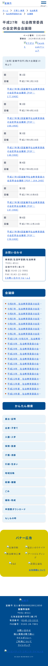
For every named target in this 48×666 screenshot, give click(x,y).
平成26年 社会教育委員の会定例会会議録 (25, 358)
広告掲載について (37, 569)
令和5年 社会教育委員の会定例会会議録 (25, 318)
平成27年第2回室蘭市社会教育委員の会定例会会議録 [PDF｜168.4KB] (26, 122)
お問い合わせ (24, 630)
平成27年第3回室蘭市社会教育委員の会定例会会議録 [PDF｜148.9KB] (26, 151)
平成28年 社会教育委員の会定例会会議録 (25, 353)
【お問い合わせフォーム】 (17, 277)
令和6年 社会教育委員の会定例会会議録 (25, 313)
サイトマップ (24, 645)
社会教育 (34, 10)
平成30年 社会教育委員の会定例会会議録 (25, 343)
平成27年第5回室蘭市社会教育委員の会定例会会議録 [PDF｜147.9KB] (26, 206)
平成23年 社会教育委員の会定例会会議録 (25, 373)
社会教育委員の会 (14, 13)
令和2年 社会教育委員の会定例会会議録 (25, 333)
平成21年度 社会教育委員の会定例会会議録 (25, 383)
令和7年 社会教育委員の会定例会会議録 (25, 308)
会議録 (30, 13)
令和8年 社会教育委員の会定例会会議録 (25, 303)
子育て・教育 (19, 10)
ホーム (5, 10)
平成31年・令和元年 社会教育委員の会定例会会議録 (25, 338)
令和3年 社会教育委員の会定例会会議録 (25, 328)
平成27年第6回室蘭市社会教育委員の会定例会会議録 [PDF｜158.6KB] (26, 235)
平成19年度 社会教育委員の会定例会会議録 (25, 393)
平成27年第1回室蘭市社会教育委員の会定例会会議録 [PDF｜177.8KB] (26, 92)
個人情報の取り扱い (24, 633)
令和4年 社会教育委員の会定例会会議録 (25, 323)
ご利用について (24, 641)
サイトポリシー (24, 637)
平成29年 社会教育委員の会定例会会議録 (25, 348)
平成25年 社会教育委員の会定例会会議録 (25, 363)
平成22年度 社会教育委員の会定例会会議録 (25, 378)
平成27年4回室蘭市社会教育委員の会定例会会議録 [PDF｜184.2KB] (26, 178)
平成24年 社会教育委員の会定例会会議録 (25, 368)
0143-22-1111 (30, 620)
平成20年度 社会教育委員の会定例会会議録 (25, 388)
